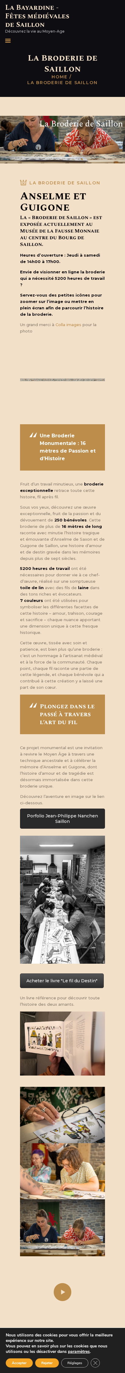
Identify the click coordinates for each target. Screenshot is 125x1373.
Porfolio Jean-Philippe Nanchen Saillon (62, 818)
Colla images (68, 324)
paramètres (79, 1351)
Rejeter (47, 1363)
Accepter (19, 1363)
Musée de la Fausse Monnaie (59, 231)
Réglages (74, 1363)
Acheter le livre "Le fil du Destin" (61, 981)
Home (60, 77)
